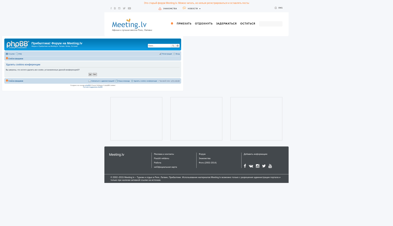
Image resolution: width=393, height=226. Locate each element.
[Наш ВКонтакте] (115, 8)
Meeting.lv (116, 154)
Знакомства (170, 9)
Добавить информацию (255, 154)
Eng (280, 8)
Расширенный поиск (177, 46)
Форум (202, 154)
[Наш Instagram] (119, 8)
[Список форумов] (18, 44)
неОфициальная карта (165, 167)
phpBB (87, 85)
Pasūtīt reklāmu (161, 158)
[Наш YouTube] (129, 8)
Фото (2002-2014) (208, 162)
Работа (157, 162)
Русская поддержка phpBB (93, 87)
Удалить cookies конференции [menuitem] (145, 81)
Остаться (247, 23)
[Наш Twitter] (124, 8)
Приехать (184, 23)
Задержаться (226, 23)
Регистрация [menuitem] (167, 54)
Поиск (173, 46)
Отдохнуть (204, 23)
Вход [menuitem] (178, 54)
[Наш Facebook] (111, 8)
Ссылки (12, 54)
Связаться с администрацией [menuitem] (102, 81)
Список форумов (15, 59)
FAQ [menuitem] (20, 54)
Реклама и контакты (164, 154)
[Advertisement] (132, 118)
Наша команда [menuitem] (124, 81)
